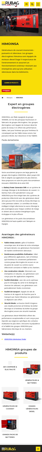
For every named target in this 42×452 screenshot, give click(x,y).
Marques (10, 98)
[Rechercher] (32, 4)
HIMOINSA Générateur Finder (15, 339)
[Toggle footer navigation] (38, 449)
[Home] (2, 98)
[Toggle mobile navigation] (38, 4)
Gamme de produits (11, 83)
